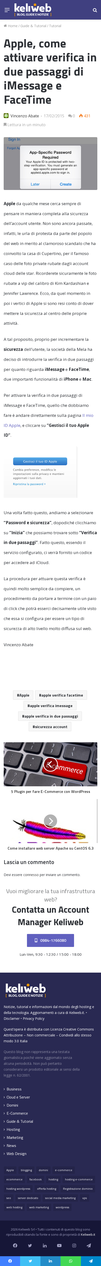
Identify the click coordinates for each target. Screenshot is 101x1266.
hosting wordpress (18, 1188)
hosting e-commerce (79, 1179)
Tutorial (55, 25)
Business (14, 1089)
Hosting (13, 1129)
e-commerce (63, 1170)
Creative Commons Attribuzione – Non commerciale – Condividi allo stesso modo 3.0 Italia (49, 1035)
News (11, 1145)
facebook (35, 1179)
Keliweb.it (76, 1012)
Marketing (15, 1137)
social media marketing (60, 1198)
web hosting (14, 1207)
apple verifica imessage (51, 706)
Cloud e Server (18, 1097)
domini (43, 1170)
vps (84, 1198)
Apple (24, 695)
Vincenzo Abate (25, 116)
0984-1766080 (52, 940)
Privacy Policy (33, 1018)
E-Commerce (17, 1113)
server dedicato (28, 1198)
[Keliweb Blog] (32, 9)
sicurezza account (51, 727)
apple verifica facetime (62, 695)
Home (12, 25)
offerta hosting (46, 1188)
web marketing (39, 1207)
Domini (12, 1105)
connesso (31, 874)
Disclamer (12, 1018)
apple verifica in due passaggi (51, 716)
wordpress (62, 1207)
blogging (26, 1170)
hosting (53, 1179)
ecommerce (14, 1179)
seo (8, 1198)
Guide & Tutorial (33, 25)
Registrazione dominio (78, 1188)
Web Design (16, 1153)
